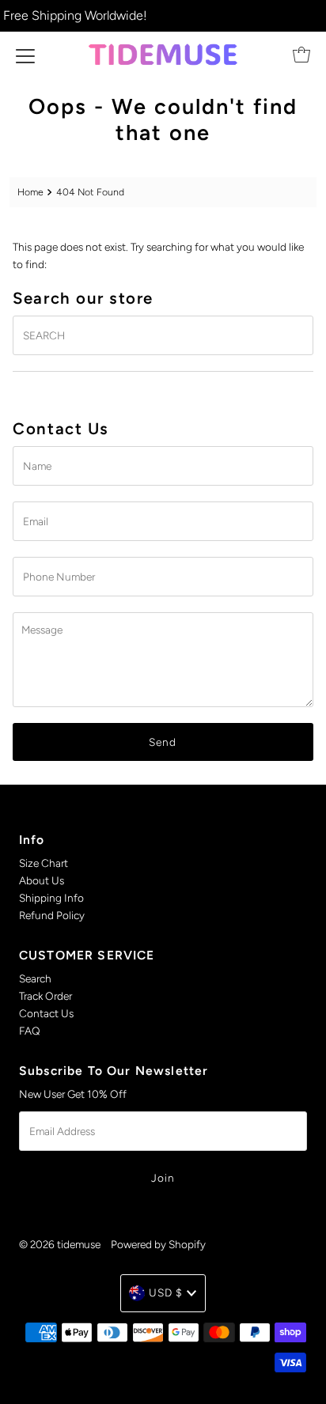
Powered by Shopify (158, 1244)
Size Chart (43, 863)
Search (35, 978)
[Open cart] (301, 55)
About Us (41, 880)
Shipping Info (51, 897)
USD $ (166, 1292)
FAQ (29, 1030)
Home (30, 192)
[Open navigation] (25, 55)
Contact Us (46, 1013)
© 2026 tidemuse (59, 1244)
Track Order (45, 996)
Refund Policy (52, 915)
